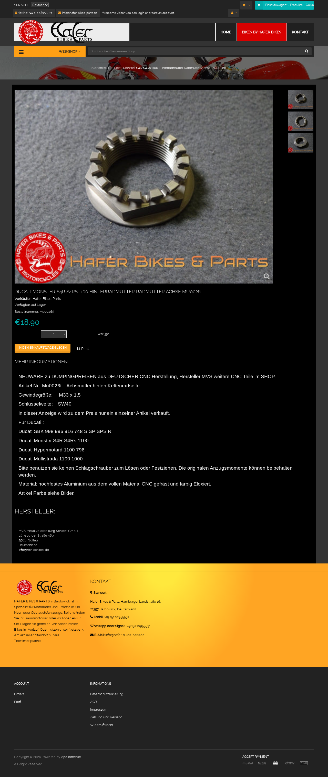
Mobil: (98, 617)
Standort (99, 592)
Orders (19, 694)
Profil (18, 702)
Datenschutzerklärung (106, 694)
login (140, 13)
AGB (93, 702)
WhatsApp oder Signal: (107, 626)
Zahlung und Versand (106, 717)
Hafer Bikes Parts (47, 299)
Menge (20, 334)
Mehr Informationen (41, 361)
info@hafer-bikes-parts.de (79, 13)
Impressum (98, 709)
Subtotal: (80, 334)
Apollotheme (71, 757)
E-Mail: (99, 635)
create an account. (162, 13)
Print (84, 349)
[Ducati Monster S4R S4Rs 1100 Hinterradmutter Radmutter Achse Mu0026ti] (300, 99)
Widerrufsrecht (101, 725)
